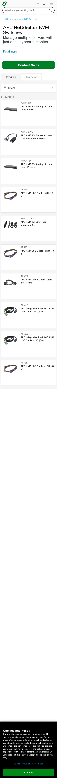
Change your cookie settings (28, 764)
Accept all (28, 772)
